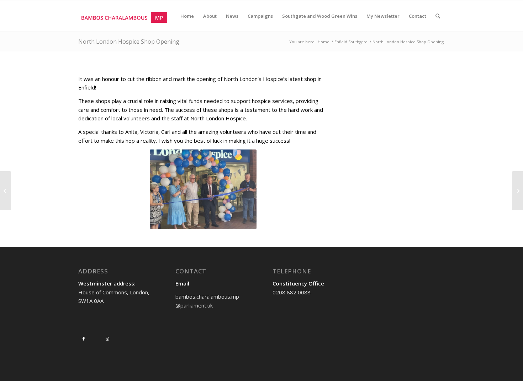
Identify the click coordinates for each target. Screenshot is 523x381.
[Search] (438, 16)
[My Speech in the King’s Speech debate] (517, 190)
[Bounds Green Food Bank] (5, 190)
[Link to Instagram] (107, 338)
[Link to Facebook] (83, 338)
